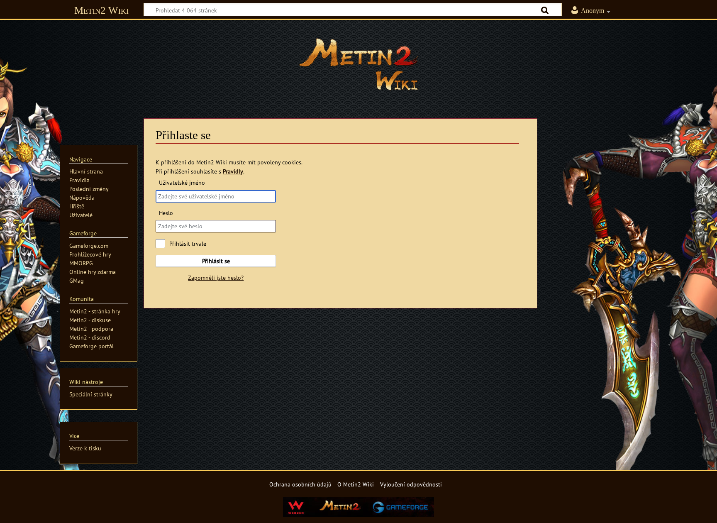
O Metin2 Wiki (355, 484)
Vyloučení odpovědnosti (411, 484)
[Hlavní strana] (358, 64)
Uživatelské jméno (182, 182)
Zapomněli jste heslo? (216, 277)
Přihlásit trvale (187, 243)
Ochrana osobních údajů (300, 484)
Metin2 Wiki (101, 10)
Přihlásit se (216, 261)
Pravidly (233, 171)
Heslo (166, 213)
